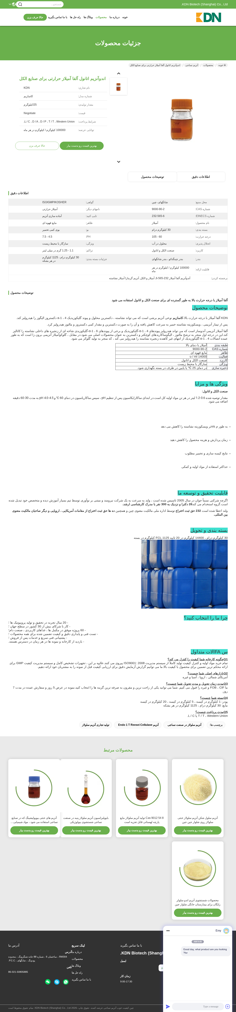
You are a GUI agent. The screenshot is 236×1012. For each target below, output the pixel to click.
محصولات (101, 17)
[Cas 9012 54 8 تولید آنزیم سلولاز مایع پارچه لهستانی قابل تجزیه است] (142, 786)
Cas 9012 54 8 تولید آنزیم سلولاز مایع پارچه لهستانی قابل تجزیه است (142, 819)
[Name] (20, 4)
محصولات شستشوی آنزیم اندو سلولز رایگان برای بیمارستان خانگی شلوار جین (197, 902)
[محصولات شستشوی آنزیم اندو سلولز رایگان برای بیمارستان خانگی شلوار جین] (198, 869)
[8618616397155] (66, 982)
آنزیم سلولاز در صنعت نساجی (184, 724)
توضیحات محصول (152, 177)
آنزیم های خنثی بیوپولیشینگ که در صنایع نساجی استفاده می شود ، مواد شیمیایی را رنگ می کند (34, 820)
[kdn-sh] (57, 982)
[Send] (168, 1006)
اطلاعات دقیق (201, 177)
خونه (125, 17)
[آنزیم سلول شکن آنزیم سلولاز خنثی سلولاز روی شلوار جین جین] (198, 786)
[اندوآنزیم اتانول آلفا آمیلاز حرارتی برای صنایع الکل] (182, 117)
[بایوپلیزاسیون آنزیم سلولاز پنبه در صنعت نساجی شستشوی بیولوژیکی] (86, 786)
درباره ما (115, 17)
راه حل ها (75, 17)
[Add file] (227, 1006)
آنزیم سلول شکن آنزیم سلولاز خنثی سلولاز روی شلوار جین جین (198, 819)
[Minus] (168, 931)
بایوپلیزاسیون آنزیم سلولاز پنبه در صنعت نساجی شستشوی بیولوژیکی (85, 819)
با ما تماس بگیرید (57, 17)
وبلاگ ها (88, 17)
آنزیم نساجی (191, 65)
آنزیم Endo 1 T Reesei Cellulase (138, 724)
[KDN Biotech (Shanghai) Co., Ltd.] (209, 17)
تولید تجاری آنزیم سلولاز (95, 724)
